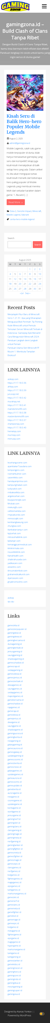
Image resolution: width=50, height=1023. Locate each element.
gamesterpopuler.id (17, 629)
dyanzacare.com (15, 578)
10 (40, 274)
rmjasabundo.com (16, 514)
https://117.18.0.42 (17, 397)
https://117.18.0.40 (17, 427)
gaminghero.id (14, 971)
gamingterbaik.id (15, 647)
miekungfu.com (15, 507)
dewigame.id (13, 722)
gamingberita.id (15, 737)
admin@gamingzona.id (19, 143)
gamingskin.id (14, 822)
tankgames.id (14, 889)
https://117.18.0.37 (17, 420)
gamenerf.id (13, 901)
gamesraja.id (14, 666)
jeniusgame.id (14, 815)
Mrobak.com (13, 503)
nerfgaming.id (14, 841)
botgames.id (13, 874)
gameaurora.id (14, 778)
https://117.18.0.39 (17, 390)
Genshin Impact (24, 211)
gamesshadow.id (16, 662)
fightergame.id (14, 934)
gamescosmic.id (15, 759)
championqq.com (16, 423)
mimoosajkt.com (15, 518)
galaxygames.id (15, 770)
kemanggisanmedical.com (20, 544)
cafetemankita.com (17, 511)
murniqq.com (14, 435)
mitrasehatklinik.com (17, 537)
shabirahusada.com (17, 559)
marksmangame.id (16, 949)
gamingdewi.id (14, 632)
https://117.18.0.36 (17, 382)
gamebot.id (13, 915)
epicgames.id (14, 886)
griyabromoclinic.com (17, 581)
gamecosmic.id (15, 781)
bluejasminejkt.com (17, 499)
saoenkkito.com (15, 477)
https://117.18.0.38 (17, 412)
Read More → (15, 202)
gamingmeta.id (14, 837)
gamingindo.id (14, 979)
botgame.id (13, 927)
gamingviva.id (14, 994)
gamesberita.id (15, 763)
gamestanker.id (15, 960)
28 (25, 288)
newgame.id (13, 796)
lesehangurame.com (17, 462)
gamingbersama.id (16, 640)
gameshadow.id (15, 703)
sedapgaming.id (15, 670)
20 (20, 283)
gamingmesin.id (15, 968)
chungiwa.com (14, 525)
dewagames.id (14, 685)
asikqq (11, 597)
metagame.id (14, 930)
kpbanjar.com (14, 540)
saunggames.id (15, 688)
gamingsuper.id (15, 990)
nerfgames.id (14, 871)
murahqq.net (14, 401)
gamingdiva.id (14, 982)
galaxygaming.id (15, 744)
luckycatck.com (15, 488)
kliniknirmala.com (16, 548)
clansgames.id (14, 867)
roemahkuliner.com (17, 473)
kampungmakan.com (17, 484)
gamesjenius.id (15, 677)
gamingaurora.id (15, 733)
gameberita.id (14, 789)
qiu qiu (11, 601)
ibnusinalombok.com (17, 570)
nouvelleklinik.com (16, 552)
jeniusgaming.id (15, 651)
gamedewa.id (14, 714)
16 (35, 279)
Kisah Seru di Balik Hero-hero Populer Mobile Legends (24, 124)
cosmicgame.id (15, 800)
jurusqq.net (13, 394)
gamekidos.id (14, 964)
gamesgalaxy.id (15, 752)
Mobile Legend (13, 214)
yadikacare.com (15, 563)
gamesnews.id (14, 766)
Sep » (27, 293)
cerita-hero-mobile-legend (22, 219)
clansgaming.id (14, 830)
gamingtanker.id (15, 845)
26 (15, 288)
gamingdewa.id (15, 636)
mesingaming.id (15, 986)
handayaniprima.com (17, 481)
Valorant (25, 214)
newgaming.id (14, 740)
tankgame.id (13, 953)
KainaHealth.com (15, 555)
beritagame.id (14, 807)
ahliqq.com (13, 386)
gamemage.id (14, 919)
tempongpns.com (16, 470)
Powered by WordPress (19, 1015)
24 (40, 283)
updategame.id (15, 804)
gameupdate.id (15, 785)
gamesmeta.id (14, 852)
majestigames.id (15, 696)
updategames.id (15, 774)
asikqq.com (13, 379)
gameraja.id (13, 711)
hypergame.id (14, 945)
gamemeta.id (14, 908)
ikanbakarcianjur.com (18, 529)
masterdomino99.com (18, 416)
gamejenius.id (14, 718)
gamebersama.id (15, 699)
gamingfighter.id (15, 848)
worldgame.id (14, 811)
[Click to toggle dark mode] (42, 1013)
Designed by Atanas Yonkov (18, 1011)
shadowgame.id (15, 729)
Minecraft (36, 211)
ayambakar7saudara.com (20, 466)
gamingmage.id (15, 833)
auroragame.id (14, 793)
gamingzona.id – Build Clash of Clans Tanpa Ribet (25, 31)
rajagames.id (14, 707)
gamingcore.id (14, 975)
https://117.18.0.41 (17, 405)
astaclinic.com (14, 566)
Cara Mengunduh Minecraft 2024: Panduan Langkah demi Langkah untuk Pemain (23, 340)
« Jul (21, 293)
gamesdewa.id (14, 673)
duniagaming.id (15, 644)
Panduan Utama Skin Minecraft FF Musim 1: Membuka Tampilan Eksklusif (23, 351)
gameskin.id (13, 897)
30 (35, 288)
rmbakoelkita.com (16, 492)
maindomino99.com (17, 408)
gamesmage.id (14, 860)
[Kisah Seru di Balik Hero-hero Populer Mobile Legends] (25, 92)
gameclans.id (14, 904)
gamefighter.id (14, 912)
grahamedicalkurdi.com (18, 574)
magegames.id (14, 882)
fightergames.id (15, 878)
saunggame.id (14, 725)
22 (30, 283)
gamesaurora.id (15, 748)
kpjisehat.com (14, 533)
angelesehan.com (16, 496)
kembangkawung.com (18, 522)
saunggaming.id (15, 655)
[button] (44, 6)
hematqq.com (14, 431)
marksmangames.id (17, 893)
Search (11, 238)
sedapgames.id (15, 692)
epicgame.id (13, 938)
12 (15, 279)
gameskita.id (13, 625)
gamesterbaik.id (15, 681)
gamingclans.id (14, 826)
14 (25, 279)
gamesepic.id (14, 863)
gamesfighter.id (15, 856)
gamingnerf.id (14, 819)
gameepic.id (13, 923)
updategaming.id (15, 755)
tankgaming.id (14, 956)
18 (10, 283)
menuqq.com (14, 438)
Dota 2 (13, 211)
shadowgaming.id (16, 658)
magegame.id (14, 942)
